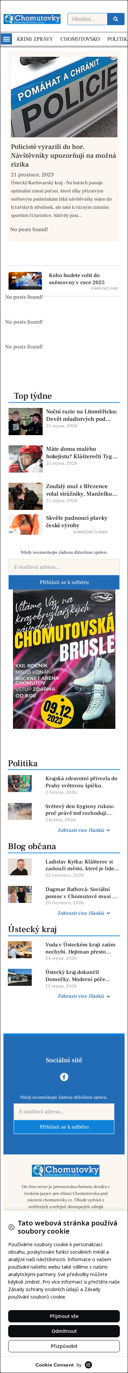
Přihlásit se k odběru (64, 582)
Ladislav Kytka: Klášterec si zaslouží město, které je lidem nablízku (82, 865)
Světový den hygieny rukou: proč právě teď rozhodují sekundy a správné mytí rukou (80, 810)
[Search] (115, 19)
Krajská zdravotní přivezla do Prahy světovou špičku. (81, 782)
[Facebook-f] (64, 1077)
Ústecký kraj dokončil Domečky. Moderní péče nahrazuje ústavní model (76, 976)
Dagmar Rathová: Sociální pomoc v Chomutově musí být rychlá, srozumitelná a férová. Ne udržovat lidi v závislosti (82, 893)
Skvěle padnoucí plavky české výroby (77, 521)
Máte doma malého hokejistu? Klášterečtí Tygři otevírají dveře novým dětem (81, 452)
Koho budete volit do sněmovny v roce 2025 (77, 279)
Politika (23, 763)
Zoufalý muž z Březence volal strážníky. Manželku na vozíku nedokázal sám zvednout (79, 490)
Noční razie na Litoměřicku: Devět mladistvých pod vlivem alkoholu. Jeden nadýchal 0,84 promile (81, 415)
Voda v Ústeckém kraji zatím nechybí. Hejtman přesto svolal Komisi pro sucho (80, 948)
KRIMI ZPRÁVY (35, 39)
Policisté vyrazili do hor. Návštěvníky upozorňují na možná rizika (63, 155)
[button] (6, 39)
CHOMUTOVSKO (80, 39)
